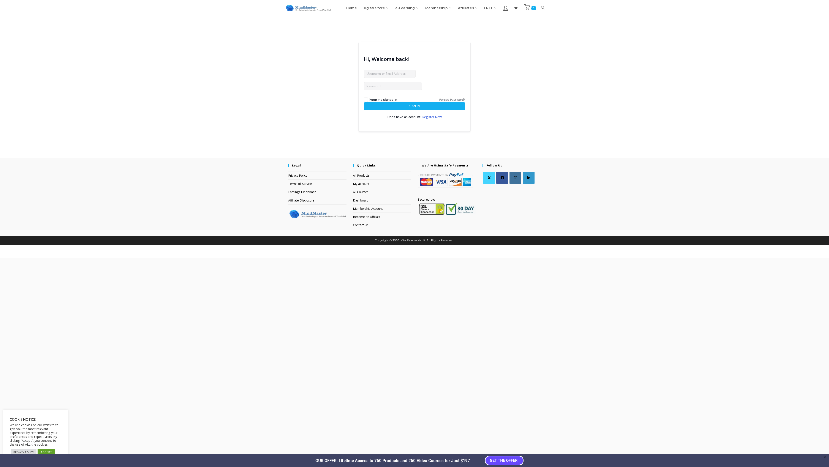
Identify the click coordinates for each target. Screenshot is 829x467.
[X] (489, 178)
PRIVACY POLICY (23, 452)
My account (361, 184)
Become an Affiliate (367, 217)
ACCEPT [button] (46, 452)
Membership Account (368, 208)
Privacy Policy (297, 175)
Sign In (414, 106)
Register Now (432, 117)
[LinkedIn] (529, 178)
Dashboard (361, 200)
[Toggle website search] (542, 8)
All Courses (361, 192)
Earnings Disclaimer (302, 192)
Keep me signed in (383, 99)
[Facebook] (502, 178)
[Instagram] (515, 178)
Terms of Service (300, 184)
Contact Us (361, 225)
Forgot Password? (452, 100)
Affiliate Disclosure (301, 200)
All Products (361, 175)
